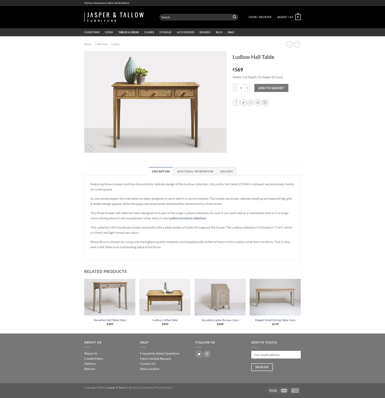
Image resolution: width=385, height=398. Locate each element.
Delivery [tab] (226, 171)
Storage (165, 32)
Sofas (109, 32)
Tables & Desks (128, 32)
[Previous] (84, 305)
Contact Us (148, 363)
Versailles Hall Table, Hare (110, 320)
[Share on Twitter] (243, 102)
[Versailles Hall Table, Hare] (109, 297)
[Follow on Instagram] (207, 354)
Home (87, 44)
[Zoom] (89, 148)
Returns (89, 369)
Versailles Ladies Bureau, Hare (220, 320)
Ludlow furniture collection (187, 218)
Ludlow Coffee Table (165, 320)
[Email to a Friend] (250, 102)
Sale (231, 32)
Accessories (186, 32)
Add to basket (271, 88)
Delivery (90, 363)
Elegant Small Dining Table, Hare (275, 320)
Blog (219, 32)
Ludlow (115, 44)
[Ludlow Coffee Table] (164, 297)
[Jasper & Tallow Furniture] (114, 17)
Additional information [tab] (195, 171)
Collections (101, 44)
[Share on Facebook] (236, 102)
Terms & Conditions (141, 387)
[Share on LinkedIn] (265, 102)
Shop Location (150, 369)
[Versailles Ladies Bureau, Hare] (220, 297)
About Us (90, 353)
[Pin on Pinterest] (258, 102)
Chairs (149, 32)
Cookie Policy (93, 358)
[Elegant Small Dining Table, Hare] (275, 297)
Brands (205, 32)
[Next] (301, 305)
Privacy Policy (164, 387)
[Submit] (234, 17)
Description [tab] (161, 171)
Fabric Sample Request (155, 358)
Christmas (92, 32)
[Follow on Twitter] (199, 354)
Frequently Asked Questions (159, 353)
